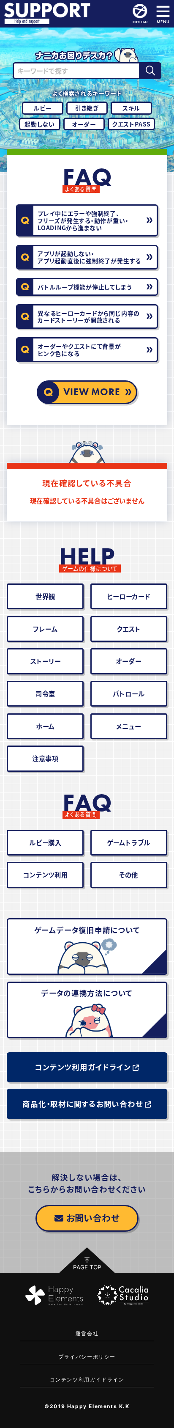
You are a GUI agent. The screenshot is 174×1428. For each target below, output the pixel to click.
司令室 (45, 693)
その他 (128, 874)
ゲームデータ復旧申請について (87, 929)
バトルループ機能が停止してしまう (85, 287)
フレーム (45, 628)
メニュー (128, 726)
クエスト (129, 628)
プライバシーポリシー (87, 1357)
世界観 (45, 596)
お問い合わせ (93, 1217)
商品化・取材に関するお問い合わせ (82, 1103)
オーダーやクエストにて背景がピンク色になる (79, 350)
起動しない (39, 124)
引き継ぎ (87, 108)
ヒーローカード (128, 596)
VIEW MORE (91, 391)
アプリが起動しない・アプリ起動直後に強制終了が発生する (89, 257)
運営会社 (87, 1333)
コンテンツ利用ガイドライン (82, 1067)
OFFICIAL (140, 21)
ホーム (45, 726)
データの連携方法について (87, 993)
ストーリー (45, 661)
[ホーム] (49, 14)
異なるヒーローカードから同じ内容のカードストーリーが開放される (89, 317)
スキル (131, 108)
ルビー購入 (45, 842)
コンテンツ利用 (45, 874)
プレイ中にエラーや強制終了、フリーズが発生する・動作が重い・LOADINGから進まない (83, 220)
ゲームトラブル (128, 842)
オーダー (84, 124)
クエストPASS (131, 124)
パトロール (129, 693)
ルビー (42, 108)
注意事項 (45, 758)
